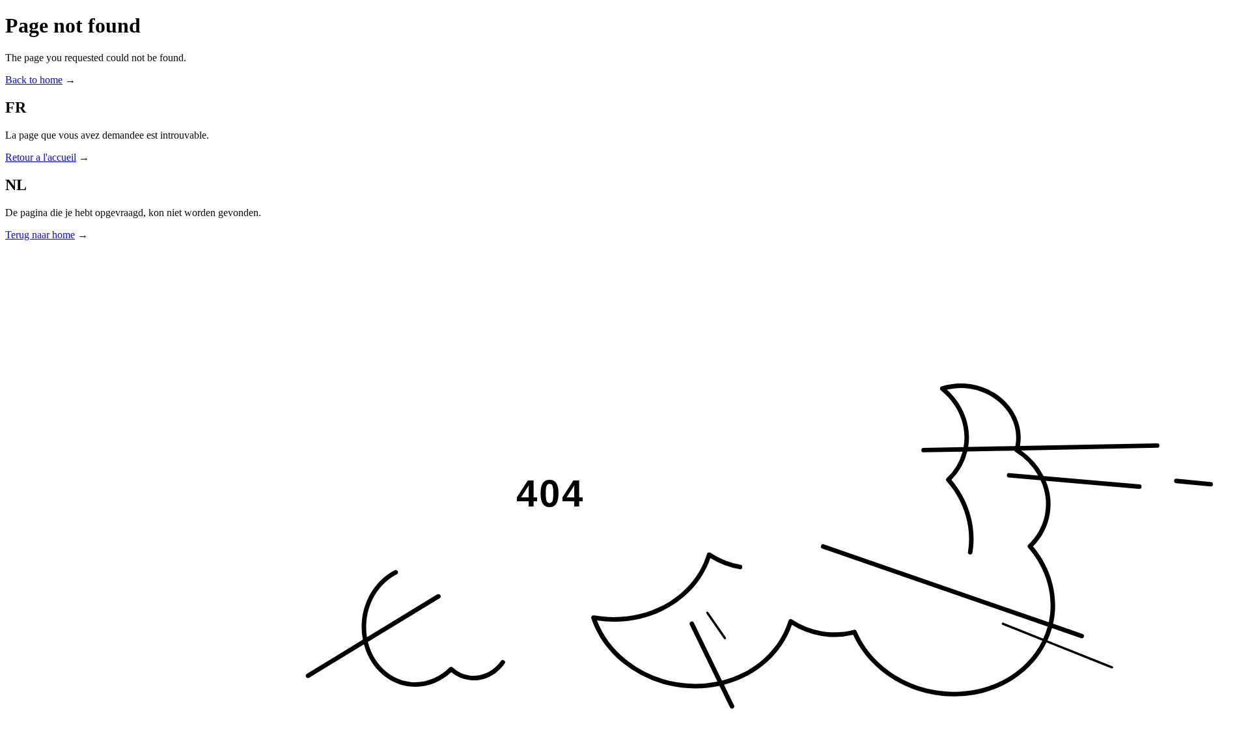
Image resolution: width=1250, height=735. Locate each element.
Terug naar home (40, 234)
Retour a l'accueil (40, 157)
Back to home (33, 79)
